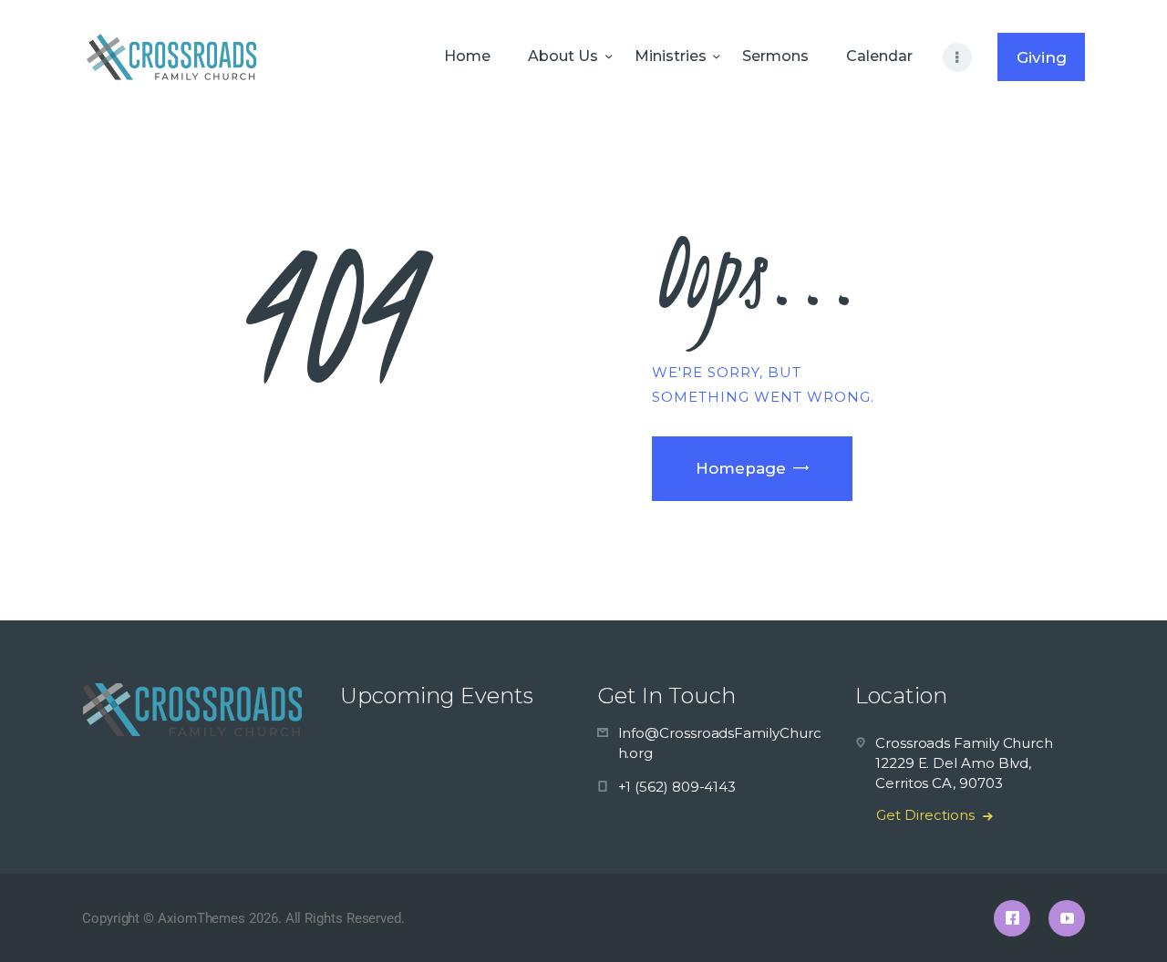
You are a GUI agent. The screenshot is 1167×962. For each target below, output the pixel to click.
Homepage (741, 468)
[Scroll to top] (1121, 918)
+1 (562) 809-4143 (677, 786)
